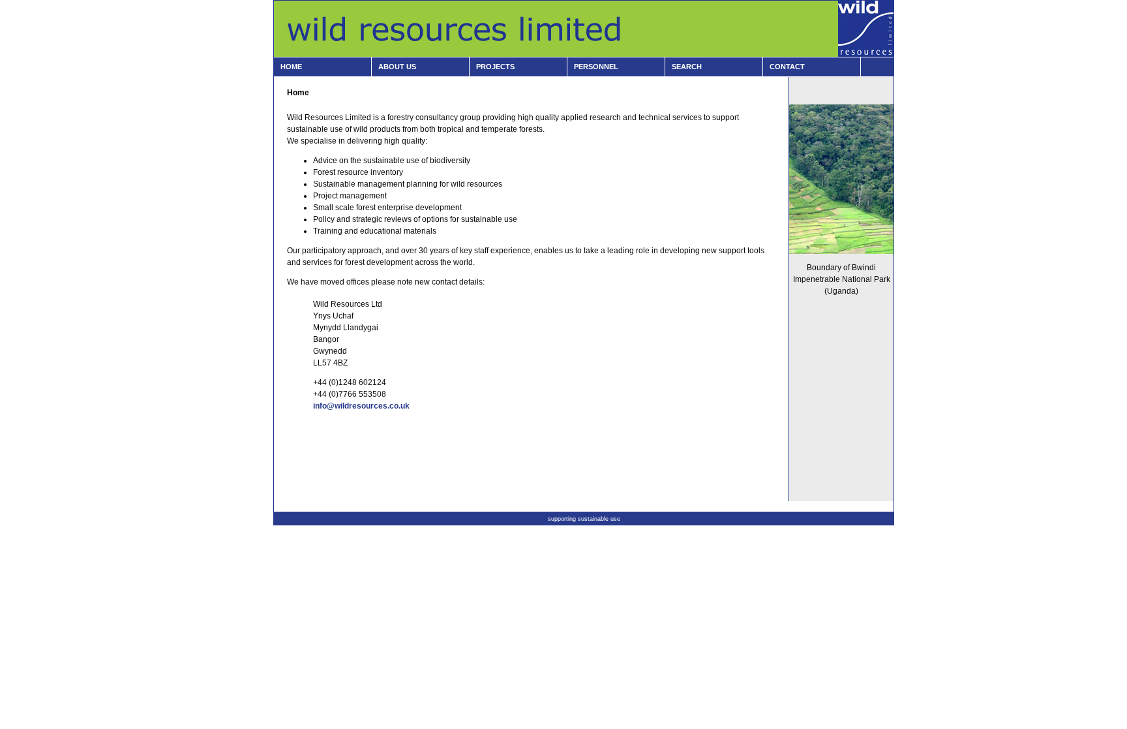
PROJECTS (495, 66)
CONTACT (787, 66)
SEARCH (687, 66)
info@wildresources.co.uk (361, 406)
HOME (291, 66)
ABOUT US (397, 66)
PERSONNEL (596, 66)
